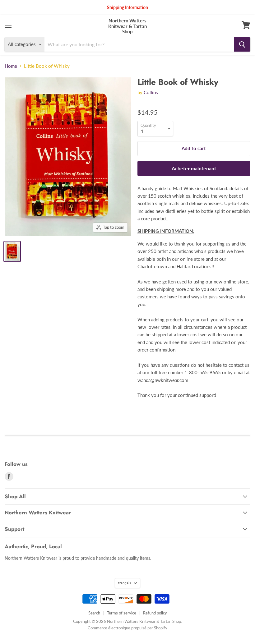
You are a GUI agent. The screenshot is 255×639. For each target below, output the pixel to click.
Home (11, 66)
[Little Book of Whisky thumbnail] (12, 251)
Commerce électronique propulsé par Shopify (127, 627)
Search (94, 612)
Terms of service (121, 612)
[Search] (242, 44)
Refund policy (155, 612)
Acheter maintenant (194, 168)
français (124, 583)
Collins (151, 92)
